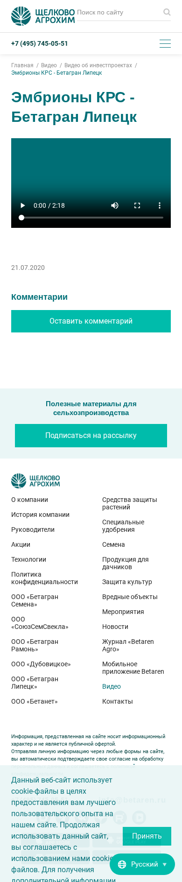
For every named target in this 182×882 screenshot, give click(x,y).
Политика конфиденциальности (44, 578)
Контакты (117, 701)
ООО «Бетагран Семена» (34, 600)
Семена (113, 544)
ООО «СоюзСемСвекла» (40, 622)
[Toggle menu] (165, 43)
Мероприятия (123, 611)
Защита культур (127, 582)
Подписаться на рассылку (91, 435)
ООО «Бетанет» (34, 701)
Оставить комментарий (91, 321)
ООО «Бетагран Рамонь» (34, 645)
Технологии (28, 559)
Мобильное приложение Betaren (133, 667)
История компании (40, 514)
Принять (147, 836)
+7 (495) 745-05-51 (39, 43)
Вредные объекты (130, 596)
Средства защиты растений (129, 503)
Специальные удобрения (123, 525)
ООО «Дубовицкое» (41, 664)
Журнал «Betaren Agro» (128, 645)
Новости (115, 626)
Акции (20, 544)
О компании (29, 499)
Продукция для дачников (125, 563)
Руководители (33, 529)
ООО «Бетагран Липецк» (34, 682)
